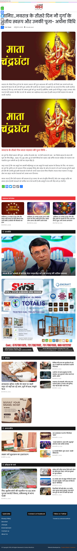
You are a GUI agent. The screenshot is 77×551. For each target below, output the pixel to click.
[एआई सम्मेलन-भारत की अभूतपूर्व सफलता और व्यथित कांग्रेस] (45, 445)
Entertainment (6, 528)
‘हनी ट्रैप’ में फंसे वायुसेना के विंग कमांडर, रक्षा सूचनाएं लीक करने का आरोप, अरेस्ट (63, 374)
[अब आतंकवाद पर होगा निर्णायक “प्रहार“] (45, 436)
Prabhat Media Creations (68, 547)
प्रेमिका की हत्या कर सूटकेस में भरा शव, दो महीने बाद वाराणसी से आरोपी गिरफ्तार (63, 365)
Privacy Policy (6, 519)
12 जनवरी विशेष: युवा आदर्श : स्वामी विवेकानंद (63, 452)
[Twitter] (2, 16)
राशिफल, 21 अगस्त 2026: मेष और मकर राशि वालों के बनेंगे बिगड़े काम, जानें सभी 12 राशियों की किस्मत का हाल (12, 219)
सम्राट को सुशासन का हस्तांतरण (15, 454)
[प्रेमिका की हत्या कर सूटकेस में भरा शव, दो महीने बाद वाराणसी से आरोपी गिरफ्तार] (45, 365)
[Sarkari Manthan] (38, 7)
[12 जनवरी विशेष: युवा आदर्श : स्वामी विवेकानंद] (45, 454)
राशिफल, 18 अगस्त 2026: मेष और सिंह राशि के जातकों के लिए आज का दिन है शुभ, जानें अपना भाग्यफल (64, 219)
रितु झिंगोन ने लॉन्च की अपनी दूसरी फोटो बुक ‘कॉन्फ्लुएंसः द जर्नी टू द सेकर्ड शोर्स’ (36, 273)
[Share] (2, 27)
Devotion (5, 522)
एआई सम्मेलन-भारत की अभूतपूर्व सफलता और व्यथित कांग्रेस (63, 443)
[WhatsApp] (2, 8)
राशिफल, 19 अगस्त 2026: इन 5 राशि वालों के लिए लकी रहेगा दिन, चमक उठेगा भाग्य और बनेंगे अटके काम (38, 219)
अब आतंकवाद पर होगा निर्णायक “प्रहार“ (62, 434)
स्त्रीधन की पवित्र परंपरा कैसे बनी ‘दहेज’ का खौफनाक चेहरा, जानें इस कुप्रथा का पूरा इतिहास (64, 471)
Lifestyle (4, 525)
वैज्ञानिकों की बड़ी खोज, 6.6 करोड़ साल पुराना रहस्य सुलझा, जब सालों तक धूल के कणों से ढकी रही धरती (63, 490)
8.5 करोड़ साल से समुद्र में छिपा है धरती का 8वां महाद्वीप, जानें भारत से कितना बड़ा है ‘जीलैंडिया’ (64, 481)
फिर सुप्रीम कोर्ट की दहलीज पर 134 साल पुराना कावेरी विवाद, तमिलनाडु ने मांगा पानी (18, 493)
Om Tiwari (8, 27)
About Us (5, 534)
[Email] (2, 20)
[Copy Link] (2, 24)
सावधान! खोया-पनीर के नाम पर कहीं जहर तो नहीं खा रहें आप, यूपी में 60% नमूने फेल (19, 386)
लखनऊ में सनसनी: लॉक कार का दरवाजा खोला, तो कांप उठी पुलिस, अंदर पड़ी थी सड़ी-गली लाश (63, 384)
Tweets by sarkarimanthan (61, 519)
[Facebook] (2, 12)
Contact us (5, 531)
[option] (38, 256)
